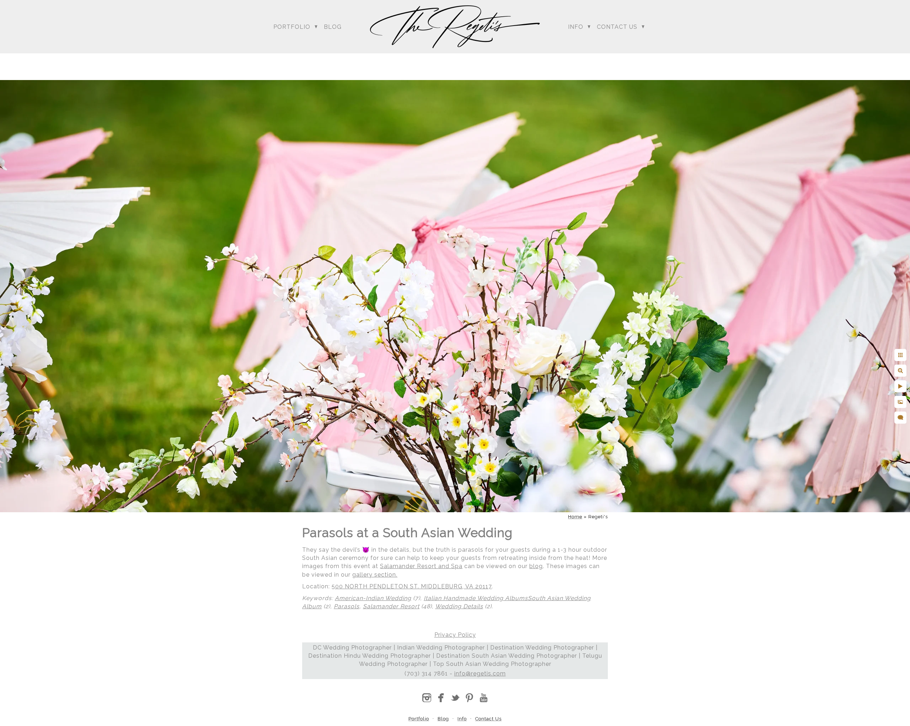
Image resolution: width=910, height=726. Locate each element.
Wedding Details (459, 606)
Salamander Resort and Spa (421, 566)
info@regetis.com (480, 673)
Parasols (346, 606)
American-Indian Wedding (373, 598)
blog (536, 566)
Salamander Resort (391, 606)
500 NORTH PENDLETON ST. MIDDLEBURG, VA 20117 (412, 586)
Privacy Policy (455, 634)
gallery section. (374, 574)
